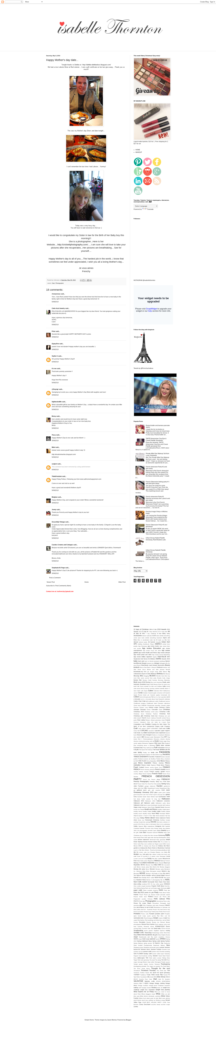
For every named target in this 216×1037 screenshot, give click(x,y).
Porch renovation (139, 911)
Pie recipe (142, 903)
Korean (145, 841)
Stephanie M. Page (58, 568)
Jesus (159, 830)
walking (136, 987)
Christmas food (164, 714)
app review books (153, 646)
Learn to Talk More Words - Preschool (145, 850)
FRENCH (137, 769)
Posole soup (147, 911)
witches (168, 998)
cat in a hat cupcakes (160, 697)
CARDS (136, 697)
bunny (138, 688)
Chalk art (145, 701)
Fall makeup (148, 749)
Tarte (139, 960)
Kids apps (147, 837)
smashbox (161, 937)
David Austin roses (153, 732)
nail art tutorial (156, 875)
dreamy (168, 739)
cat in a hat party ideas (148, 699)
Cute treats (137, 732)
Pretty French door (164, 911)
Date (53, 283)
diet (143, 737)
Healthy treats (147, 813)
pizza (138, 907)
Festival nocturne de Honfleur (147, 759)
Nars (140, 877)
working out (151, 1000)
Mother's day (166, 871)
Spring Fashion (165, 941)
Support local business (140, 956)
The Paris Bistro (165, 966)
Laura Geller (162, 844)
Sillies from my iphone (144, 935)
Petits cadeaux (159, 899)
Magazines (151, 860)
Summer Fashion (156, 949)
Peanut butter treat (140, 896)
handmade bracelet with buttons (160, 805)
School (163, 928)
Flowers (167, 765)
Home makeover (161, 818)
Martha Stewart (158, 863)
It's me (54, 368)
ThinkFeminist (57, 476)
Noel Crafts (138, 882)
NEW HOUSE (159, 877)
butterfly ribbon (164, 688)
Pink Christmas (147, 905)
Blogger (128, 1020)
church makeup (151, 718)
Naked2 (167, 875)
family (140, 752)
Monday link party (139, 869)
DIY (165, 737)
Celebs (136, 701)
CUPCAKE (144, 730)
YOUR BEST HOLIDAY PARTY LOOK (154, 1002)
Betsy (54, 416)
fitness (162, 761)
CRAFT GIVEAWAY (152, 728)
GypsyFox (55, 344)
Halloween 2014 (150, 801)
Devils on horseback (158, 735)
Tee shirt (164, 960)
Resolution (142, 922)
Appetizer (149, 656)
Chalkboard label (151, 703)
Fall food (167, 747)
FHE (136, 761)
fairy (141, 747)
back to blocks (149, 661)
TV (169, 974)
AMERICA (158, 644)
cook (143, 724)
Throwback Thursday (148, 970)
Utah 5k (161, 979)
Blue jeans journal (143, 678)
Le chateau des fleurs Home (147, 848)
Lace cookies (148, 844)
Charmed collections (164, 703)
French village (155, 779)
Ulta (148, 977)
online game (159, 884)
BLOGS (153, 676)
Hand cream (147, 805)
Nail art (138, 875)
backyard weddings (159, 661)
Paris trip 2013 (139, 892)
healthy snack (138, 813)
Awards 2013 (166, 659)
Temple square (165, 962)
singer (136, 937)
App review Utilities (140, 656)
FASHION (164, 752)
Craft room (162, 728)
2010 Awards (161, 629)
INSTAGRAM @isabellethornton (144, 280)
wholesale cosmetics (154, 996)
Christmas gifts (138, 716)
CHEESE (143, 705)
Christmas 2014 (139, 711)
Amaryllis (158, 642)
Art (149, 659)
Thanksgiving (165, 964)
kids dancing (154, 837)
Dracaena (156, 739)
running (136, 928)
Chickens (162, 707)
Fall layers (142, 749)
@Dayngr (55, 389)
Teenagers (158, 962)
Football (141, 767)
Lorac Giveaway (161, 856)
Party (156, 892)
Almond (136, 642)
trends (157, 974)
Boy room (153, 682)
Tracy (54, 435)
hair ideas (137, 799)
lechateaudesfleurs (161, 850)
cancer (136, 693)
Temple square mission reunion (144, 964)
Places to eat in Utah (146, 907)
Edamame (145, 743)
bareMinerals (138, 663)
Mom (151, 867)
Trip (161, 975)
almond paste (143, 642)
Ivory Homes (154, 828)
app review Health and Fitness (148, 652)
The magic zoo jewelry (153, 966)
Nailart (163, 875)
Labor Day (141, 844)
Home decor (150, 818)
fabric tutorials (165, 745)
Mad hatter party (142, 860)
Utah (155, 979)
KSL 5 (160, 841)
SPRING (163, 939)
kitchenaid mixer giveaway (158, 839)
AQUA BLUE (162, 657)
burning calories (154, 688)
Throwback (137, 970)
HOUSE (153, 822)
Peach (141, 894)
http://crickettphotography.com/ (72, 244)
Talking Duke (166, 958)
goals (160, 792)
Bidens (165, 671)
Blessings (137, 676)
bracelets (159, 682)
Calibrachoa (166, 690)
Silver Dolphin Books (164, 935)
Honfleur (162, 820)
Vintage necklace (143, 985)
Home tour (141, 820)
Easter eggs (163, 741)
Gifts (145, 788)
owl (149, 888)
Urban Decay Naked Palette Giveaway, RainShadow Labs (156, 539)
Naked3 (136, 877)
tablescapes (141, 958)
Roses (168, 926)
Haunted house (159, 807)
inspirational (151, 826)
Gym (157, 796)
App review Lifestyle (164, 652)
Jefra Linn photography (140, 830)
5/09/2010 (55, 362)
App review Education (151, 648)
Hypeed (140, 826)
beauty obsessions (159, 665)
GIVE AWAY (166, 790)
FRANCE (166, 767)
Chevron (136, 707)
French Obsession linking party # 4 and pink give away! (157, 482)
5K (140, 633)
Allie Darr (167, 640)
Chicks (168, 707)
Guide (144, 796)
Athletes (152, 659)
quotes (154, 916)
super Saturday (165, 953)
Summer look (166, 949)
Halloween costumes (163, 801)
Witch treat (162, 998)
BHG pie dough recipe (151, 671)
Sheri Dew (167, 932)
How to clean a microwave (148, 824)
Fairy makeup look (148, 747)
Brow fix (160, 684)
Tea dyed (152, 960)
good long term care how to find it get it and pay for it (149, 794)
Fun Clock (148, 784)
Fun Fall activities (156, 784)
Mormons (139, 871)
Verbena (136, 983)
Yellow (135, 1002)
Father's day (158, 754)
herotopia (162, 813)
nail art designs (146, 875)
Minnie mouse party (143, 867)
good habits (166, 792)
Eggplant (151, 743)
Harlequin (144, 807)
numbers (144, 884)
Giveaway (137, 792)
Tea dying (158, 960)
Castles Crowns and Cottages (62, 545)
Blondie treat (160, 676)
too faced (153, 972)
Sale (149, 928)
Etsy (135, 745)
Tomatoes (136, 972)
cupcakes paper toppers (162, 730)
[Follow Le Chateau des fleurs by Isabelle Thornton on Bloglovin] (143, 362)
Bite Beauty (166, 673)
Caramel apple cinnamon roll (156, 693)
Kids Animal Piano (139, 837)
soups (148, 939)
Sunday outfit (148, 953)
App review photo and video (143, 654)
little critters (152, 854)
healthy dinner (138, 811)
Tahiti (150, 958)
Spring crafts (156, 941)
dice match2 (137, 737)
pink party (155, 905)
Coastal (167, 720)
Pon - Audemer (148, 909)
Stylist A (55, 356)
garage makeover (150, 786)
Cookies (148, 724)
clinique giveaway (155, 720)
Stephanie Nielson (159, 945)
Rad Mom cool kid (163, 916)
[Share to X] (86, 280)
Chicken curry (143, 707)
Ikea (145, 826)
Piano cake (166, 901)
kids (168, 835)
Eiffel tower (157, 743)
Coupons (167, 726)
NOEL (167, 880)
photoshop (160, 901)
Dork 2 (140, 739)
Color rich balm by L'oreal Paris (158, 722)
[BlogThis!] (83, 280)
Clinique (147, 720)
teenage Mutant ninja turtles (146, 962)
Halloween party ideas (163, 803)
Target (135, 960)
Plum (135, 909)
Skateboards (142, 937)
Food (136, 767)
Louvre (136, 858)
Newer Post (51, 582)
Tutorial (165, 974)
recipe (155, 918)
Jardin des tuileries (164, 828)
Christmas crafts (164, 711)
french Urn (146, 779)
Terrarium (157, 964)
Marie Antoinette (148, 863)
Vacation (167, 979)
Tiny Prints (160, 970)
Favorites (151, 756)
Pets (168, 899)
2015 (140, 631)
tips (165, 970)
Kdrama (160, 832)
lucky (150, 858)
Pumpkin (151, 913)
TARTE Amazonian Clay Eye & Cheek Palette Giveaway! (156, 439)
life (169, 852)
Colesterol (143, 722)
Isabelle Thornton (145, 828)
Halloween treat (138, 805)
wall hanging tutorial (145, 987)
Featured (157, 756)
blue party (153, 678)
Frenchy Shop (154, 781)
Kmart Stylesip (138, 841)
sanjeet (54, 464)
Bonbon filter (138, 680)
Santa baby (157, 928)
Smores (168, 937)
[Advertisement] (89, 49)
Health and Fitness (150, 809)
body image (166, 678)
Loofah (159, 854)
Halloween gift (138, 803)
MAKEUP (139, 152)
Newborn (139, 879)
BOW (144, 682)
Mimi (53, 447)
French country (160, 769)
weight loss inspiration (147, 989)
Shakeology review (157, 932)
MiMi (159, 865)
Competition (137, 724)
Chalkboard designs (140, 703)
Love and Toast (142, 858)
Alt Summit (151, 642)
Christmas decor (139, 714)
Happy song (137, 807)
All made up (160, 640)
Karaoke (149, 832)
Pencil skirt (166, 896)
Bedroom (160, 667)
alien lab (152, 640)
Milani (156, 865)
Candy (140, 693)
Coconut (136, 722)
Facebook (137, 747)
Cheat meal (137, 705)
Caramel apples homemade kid (160, 695)
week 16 (159, 987)
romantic (140, 926)
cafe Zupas (144, 690)
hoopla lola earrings (144, 822)
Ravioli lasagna (148, 918)
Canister (145, 693)
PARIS (161, 890)
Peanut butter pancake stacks (160, 894)
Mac (153, 858)
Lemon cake (142, 852)
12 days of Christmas (141, 629)
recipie (165, 918)
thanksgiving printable (140, 966)
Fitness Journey (158, 763)
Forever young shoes (151, 767)
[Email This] (81, 280)
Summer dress (145, 949)
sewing (168, 930)
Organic (153, 886)
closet (163, 720)
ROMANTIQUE (160, 926)
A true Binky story (163, 633)
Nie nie (162, 879)
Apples (155, 656)
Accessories (138, 636)
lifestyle (136, 854)
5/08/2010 (55, 302)
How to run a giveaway (163, 824)
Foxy (160, 767)
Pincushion (155, 903)
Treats (148, 974)
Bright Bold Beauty (152, 684)
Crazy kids (137, 730)
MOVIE (142, 873)
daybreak (162, 732)
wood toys (145, 1000)
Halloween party (149, 803)
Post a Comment (54, 578)
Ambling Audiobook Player (146, 644)
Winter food (142, 998)
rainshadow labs (139, 918)
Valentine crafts (149, 981)
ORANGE (167, 884)
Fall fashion (161, 747)
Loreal (168, 856)
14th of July (153, 629)
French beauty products (147, 769)
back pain (141, 661)
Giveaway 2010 (148, 792)
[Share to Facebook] (88, 280)
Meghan (54, 497)
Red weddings (149, 920)
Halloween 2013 (139, 801)
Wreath (168, 1000)
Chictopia (143, 709)
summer (161, 947)
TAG (147, 958)
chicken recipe (153, 707)
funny (164, 784)
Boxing (148, 682)
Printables (137, 914)
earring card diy (149, 741)
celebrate (167, 699)
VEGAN (158, 981)
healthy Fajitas (147, 811)
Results (148, 922)
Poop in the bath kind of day (161, 909)
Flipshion (153, 765)
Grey (135, 796)
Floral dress (160, 765)
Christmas (166, 709)
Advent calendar (147, 635)
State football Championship (143, 945)
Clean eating (141, 720)
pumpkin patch (159, 913)
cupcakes (151, 730)
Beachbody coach (146, 665)
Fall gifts (136, 749)
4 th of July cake (162, 631)
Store (168, 945)
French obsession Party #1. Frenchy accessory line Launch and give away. (158, 498)
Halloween (166, 799)
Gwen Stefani (151, 796)
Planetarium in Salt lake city (162, 907)
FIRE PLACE (142, 761)
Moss (144, 871)
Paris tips (167, 890)
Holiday (142, 818)
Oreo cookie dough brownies (142, 886)
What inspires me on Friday (144, 992)
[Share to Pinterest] (90, 280)
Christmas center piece (151, 711)
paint (168, 888)
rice (158, 922)
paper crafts (138, 890)
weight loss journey (163, 990)
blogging (146, 676)
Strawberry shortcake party (151, 947)
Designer (149, 735)
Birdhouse (154, 673)
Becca (142, 667)
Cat (152, 697)
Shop (135, 935)
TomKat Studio (144, 972)
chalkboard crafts (153, 701)
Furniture (141, 786)
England (167, 743)
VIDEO (146, 983)
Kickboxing (161, 835)
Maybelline (137, 865)
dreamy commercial (139, 741)
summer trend (155, 951)
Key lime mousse (153, 835)
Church (144, 718)
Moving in (149, 873)
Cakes (150, 691)
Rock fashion (150, 924)
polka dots (140, 909)
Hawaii (142, 809)
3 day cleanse (153, 631)
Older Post (122, 582)
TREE (153, 974)
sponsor (153, 939)
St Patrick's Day (158, 943)
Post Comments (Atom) (63, 586)
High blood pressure (159, 815)
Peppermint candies (140, 899)
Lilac (140, 854)
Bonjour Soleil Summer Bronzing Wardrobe (156, 680)
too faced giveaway (163, 972)
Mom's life (156, 867)
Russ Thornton (142, 928)
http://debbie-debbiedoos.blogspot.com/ (96, 65)
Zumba (136, 1006)
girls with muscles (154, 790)
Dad (142, 732)
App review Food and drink (152, 650)
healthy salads (165, 811)
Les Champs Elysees (153, 852)
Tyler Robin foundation (140, 977)
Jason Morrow (112, 1020)
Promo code (144, 913)
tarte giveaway (145, 960)
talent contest (157, 958)
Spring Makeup (138, 943)
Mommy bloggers (165, 867)
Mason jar (167, 863)
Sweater (155, 956)
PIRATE (167, 905)
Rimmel (144, 924)
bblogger (157, 663)
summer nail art (138, 951)
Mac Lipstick (158, 858)
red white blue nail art (160, 920)
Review (154, 922)
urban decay (160, 977)
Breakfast (143, 684)
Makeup (157, 861)
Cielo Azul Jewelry (58, 308)
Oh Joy (153, 884)
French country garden (157, 771)
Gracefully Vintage (58, 522)
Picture (136, 903)
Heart (153, 813)
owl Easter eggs (155, 888)
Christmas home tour (151, 716)
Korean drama (152, 841)
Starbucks (167, 943)
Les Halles (164, 852)
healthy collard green (164, 809)
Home (86, 582)
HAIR (168, 796)
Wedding (154, 987)
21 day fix (145, 631)
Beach (139, 665)
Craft (136, 728)
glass (156, 792)
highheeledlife (57, 402)
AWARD (158, 659)
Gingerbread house (153, 788)
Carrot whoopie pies (145, 697)
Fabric (158, 745)
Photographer (60, 283)
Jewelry (163, 830)
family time (154, 752)
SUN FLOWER (138, 953)
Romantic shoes (149, 926)
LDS (139, 846)
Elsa (163, 743)
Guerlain (139, 796)
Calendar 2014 (158, 690)
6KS (143, 633)
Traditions (143, 974)
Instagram (158, 826)
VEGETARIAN (166, 981)
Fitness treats (145, 765)
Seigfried (156, 930)
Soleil (143, 939)
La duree (165, 841)
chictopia (136, 709)
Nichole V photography (153, 879)
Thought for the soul (160, 968)
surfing (150, 956)
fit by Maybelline (151, 761)
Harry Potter (151, 807)
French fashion (147, 773)
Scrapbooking (138, 930)
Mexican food (150, 865)
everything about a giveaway (146, 745)
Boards (159, 678)
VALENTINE (138, 981)
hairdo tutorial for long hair (151, 799)
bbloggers (163, 663)
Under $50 (153, 977)
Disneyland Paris (159, 737)
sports (158, 939)
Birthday (160, 674)
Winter (163, 996)
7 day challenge (151, 633)
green (168, 794)
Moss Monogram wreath (153, 871)
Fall (155, 747)
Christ (160, 709)
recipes (160, 918)
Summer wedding (165, 951)
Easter (157, 741)
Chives (148, 709)
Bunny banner (145, 688)
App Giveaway (142, 646)
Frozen (140, 784)
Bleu (141, 676)
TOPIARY (137, 974)
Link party (146, 854)
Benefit (168, 669)
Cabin (138, 690)
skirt (149, 937)
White (158, 994)
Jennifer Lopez (152, 830)
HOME (138, 150)
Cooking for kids (157, 724)
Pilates (149, 903)
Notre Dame (158, 882)
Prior (53, 331)
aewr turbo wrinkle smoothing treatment (150, 637)
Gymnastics (162, 796)
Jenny (54, 509)
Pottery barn (155, 911)
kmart (168, 839)
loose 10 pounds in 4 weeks (146, 856)
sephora (162, 930)
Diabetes (167, 735)
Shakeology (148, 932)
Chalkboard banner (164, 701)
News (144, 879)
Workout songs (160, 1000)
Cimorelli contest (161, 718)
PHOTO (136, 901)
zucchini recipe (165, 1004)
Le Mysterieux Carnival (163, 848)
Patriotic (136, 894)
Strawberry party (138, 947)
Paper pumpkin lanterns (150, 890)
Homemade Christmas (152, 820)
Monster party (160, 869)
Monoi (147, 869)
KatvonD (155, 832)
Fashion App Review (139, 754)
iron (163, 826)
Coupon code (159, 726)
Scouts (168, 928)
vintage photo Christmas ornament (159, 985)
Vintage (151, 983)
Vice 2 (141, 983)
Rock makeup (159, 924)
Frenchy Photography (141, 781)
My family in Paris (157, 873)
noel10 (144, 882)
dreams (162, 739)
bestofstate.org (138, 671)
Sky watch (154, 937)
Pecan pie (157, 896)
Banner (168, 661)
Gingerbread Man (165, 788)
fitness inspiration (144, 763)
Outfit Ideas (160, 886)
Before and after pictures (155, 669)
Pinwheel (161, 905)
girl (134, 790)
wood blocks (137, 1000)
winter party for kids (152, 998)
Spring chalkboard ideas (144, 941)
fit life (158, 761)
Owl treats (164, 888)
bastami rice (150, 663)
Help (157, 813)
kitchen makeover (143, 839)
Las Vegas (155, 844)
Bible (160, 671)
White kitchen (144, 996)
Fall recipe (156, 749)
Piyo (135, 907)
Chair (140, 701)
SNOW (136, 939)
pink (141, 905)
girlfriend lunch (142, 790)
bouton (140, 682)
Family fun (146, 752)
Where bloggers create (148, 994)
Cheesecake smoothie (153, 705)
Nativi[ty (144, 877)
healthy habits (156, 811)
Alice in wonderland (143, 640)
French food (157, 774)
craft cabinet (142, 728)
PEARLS (150, 896)
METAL (143, 865)
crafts (168, 728)
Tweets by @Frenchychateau (143, 368)
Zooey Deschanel (144, 1004)
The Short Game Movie (142, 968)
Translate (150, 209)
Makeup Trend (138, 863)
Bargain (144, 663)
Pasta (168, 892)
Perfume (150, 899)
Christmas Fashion (152, 714)
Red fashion (141, 920)
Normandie (151, 882)
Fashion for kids (150, 754)
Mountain (136, 873)
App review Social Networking (161, 654)
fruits (143, 784)
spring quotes (148, 943)
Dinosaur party (149, 737)
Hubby (136, 826)
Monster (152, 869)
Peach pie (147, 894)
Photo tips (142, 901)
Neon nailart (150, 877)
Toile (168, 970)
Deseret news (141, 735)
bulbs (164, 686)
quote (149, 916)
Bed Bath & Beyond (150, 667)
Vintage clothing (159, 983)
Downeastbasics (148, 739)
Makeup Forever (165, 860)
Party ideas (162, 892)
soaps (140, 939)
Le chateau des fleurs (148, 846)
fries (161, 781)
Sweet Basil (162, 956)
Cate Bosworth (159, 699)
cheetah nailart (165, 705)
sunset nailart (156, 953)
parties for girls (149, 892)
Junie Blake (142, 832)
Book (135, 682)
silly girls (155, 935)
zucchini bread (155, 1004)
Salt (152, 928)
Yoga (139, 1002)
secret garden (148, 930)
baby (136, 661)
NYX (149, 884)
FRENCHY (166, 779)
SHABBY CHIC (139, 933)
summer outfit (147, 951)
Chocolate (155, 709)
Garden (159, 786)
